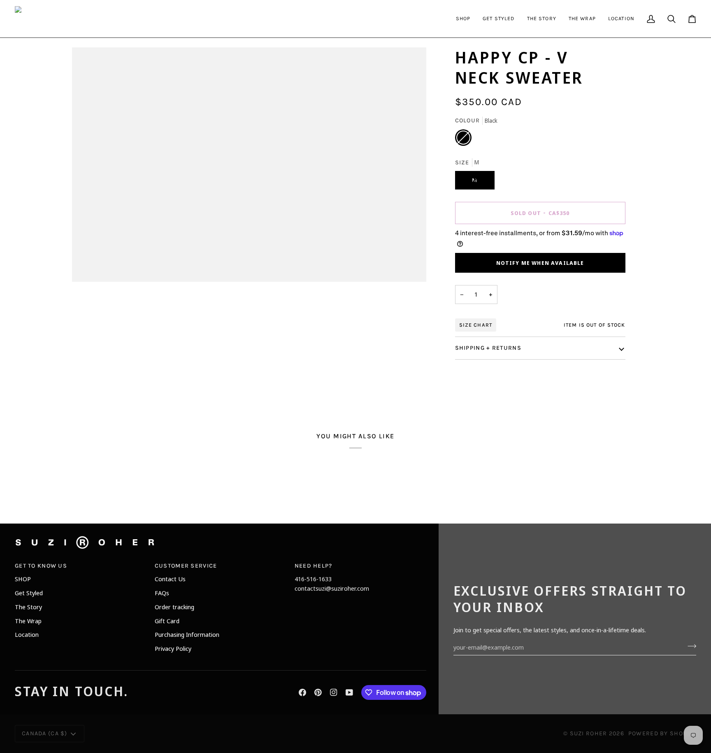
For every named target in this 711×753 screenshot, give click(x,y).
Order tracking (174, 607)
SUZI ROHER (588, 733)
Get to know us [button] (41, 565)
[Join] (689, 646)
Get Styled (29, 593)
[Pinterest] (318, 692)
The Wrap (28, 621)
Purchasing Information (187, 634)
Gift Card (167, 621)
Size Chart (475, 325)
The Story (28, 607)
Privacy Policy (173, 648)
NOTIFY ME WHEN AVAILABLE (540, 263)
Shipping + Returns (488, 347)
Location (27, 634)
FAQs (162, 593)
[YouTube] (349, 692)
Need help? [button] (313, 565)
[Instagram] (333, 692)
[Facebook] (302, 692)
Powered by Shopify (662, 733)
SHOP (23, 579)
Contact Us (170, 579)
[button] (463, 18)
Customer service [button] (186, 565)
